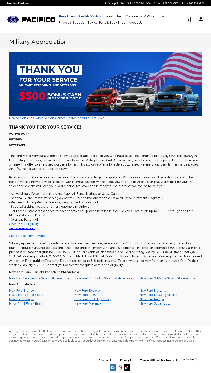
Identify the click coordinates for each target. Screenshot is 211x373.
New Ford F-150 (85, 295)
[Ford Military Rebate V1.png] (105, 84)
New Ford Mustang (152, 290)
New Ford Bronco (21, 290)
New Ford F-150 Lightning (92, 299)
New (109, 16)
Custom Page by (27, 235)
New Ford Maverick (87, 303)
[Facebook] (113, 367)
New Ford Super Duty (154, 303)
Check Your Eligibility (24, 224)
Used (119, 16)
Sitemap (104, 360)
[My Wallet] (188, 19)
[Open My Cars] (199, 19)
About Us (135, 22)
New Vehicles (18, 118)
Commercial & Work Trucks (145, 16)
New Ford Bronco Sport (26, 295)
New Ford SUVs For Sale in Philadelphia (167, 278)
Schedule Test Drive (90, 118)
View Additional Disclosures (157, 360)
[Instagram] (120, 367)
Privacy (124, 360)
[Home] (13, 19)
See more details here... (22, 228)
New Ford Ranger (151, 299)
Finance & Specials (71, 22)
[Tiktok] (127, 367)
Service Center (66, 118)
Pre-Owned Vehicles (42, 118)
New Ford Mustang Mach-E (158, 295)
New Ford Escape (21, 299)
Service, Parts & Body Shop (106, 22)
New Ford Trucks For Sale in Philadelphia (103, 278)
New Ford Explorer (87, 290)
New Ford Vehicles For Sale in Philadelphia (39, 278)
